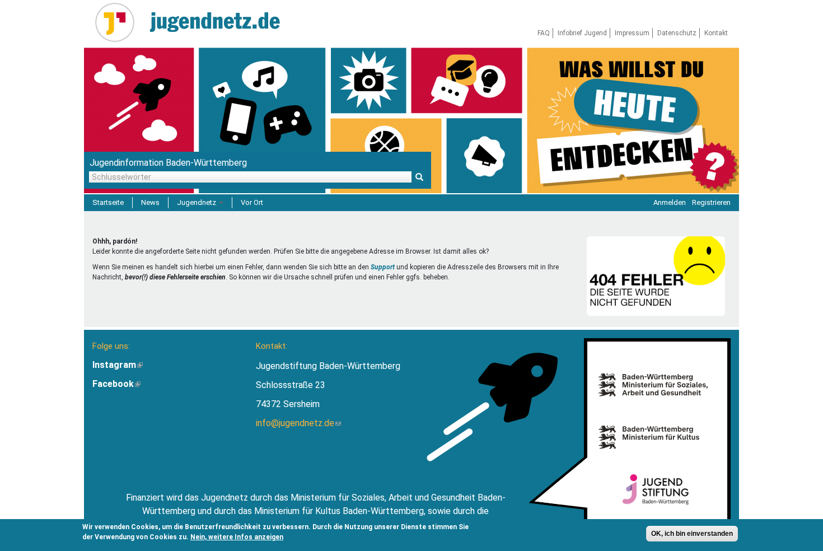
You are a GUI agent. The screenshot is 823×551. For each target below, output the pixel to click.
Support (383, 267)
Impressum (632, 33)
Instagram (117, 364)
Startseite (108, 202)
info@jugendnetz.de (298, 423)
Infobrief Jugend (582, 33)
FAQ (543, 33)
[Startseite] (119, 22)
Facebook (116, 384)
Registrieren (711, 202)
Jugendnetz (197, 202)
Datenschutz (676, 33)
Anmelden (669, 202)
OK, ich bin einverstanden (692, 534)
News (150, 202)
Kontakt (716, 33)
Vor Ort (252, 202)
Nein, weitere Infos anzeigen (236, 537)
